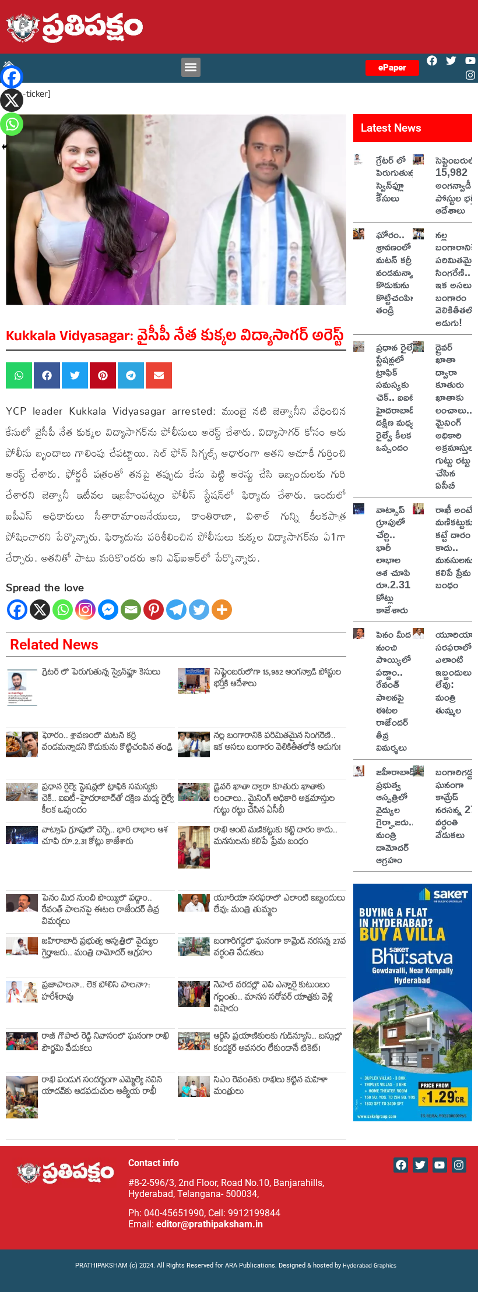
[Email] (131, 609)
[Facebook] (431, 61)
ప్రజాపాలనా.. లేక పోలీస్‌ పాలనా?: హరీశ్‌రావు (96, 992)
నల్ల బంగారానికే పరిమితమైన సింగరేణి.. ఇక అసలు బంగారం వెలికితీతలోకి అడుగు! (277, 743)
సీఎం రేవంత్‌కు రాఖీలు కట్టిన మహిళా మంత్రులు (271, 1087)
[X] (40, 609)
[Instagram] (470, 75)
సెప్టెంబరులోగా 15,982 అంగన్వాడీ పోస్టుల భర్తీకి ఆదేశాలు (278, 679)
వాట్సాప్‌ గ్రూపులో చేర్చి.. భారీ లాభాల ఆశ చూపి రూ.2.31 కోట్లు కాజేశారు (105, 837)
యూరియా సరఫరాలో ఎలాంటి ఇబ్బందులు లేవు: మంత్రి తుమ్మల (279, 905)
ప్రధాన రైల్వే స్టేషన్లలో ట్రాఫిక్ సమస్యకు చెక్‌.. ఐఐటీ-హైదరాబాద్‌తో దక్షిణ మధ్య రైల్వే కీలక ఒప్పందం (108, 800)
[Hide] (4, 146)
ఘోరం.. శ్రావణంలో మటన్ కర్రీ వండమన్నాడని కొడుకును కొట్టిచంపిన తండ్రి (107, 743)
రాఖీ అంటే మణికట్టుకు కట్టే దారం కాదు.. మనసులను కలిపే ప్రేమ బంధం (276, 837)
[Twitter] (451, 61)
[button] (191, 67)
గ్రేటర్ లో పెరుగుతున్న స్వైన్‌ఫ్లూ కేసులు (101, 674)
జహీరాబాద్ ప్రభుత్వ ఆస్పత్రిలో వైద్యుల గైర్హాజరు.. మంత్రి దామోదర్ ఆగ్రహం (100, 948)
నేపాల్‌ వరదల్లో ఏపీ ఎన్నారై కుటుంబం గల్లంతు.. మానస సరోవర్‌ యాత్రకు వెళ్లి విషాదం (273, 998)
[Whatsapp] (62, 609)
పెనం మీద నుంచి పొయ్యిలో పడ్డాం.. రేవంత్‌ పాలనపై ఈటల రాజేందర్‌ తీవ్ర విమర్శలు (101, 911)
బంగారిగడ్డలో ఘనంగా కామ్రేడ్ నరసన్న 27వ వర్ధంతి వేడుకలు (280, 948)
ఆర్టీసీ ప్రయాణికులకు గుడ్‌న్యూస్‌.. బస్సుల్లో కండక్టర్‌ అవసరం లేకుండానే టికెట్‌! (278, 1043)
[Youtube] (470, 61)
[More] (222, 609)
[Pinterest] (153, 609)
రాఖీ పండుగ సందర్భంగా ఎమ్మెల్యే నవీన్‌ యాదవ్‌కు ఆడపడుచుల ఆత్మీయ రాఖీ (102, 1087)
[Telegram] (176, 609)
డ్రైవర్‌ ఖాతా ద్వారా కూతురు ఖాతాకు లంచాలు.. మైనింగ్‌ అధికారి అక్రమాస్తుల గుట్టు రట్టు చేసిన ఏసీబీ (274, 800)
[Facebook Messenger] (108, 609)
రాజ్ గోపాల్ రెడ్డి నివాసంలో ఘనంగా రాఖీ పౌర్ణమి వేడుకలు (105, 1043)
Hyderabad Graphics (370, 1267)
